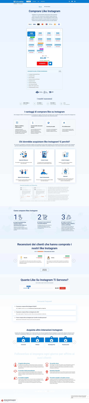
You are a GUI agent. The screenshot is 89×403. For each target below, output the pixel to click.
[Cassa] (74, 1)
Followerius (15, 3)
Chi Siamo (34, 1)
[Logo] (18, 1)
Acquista (42, 63)
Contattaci (43, 1)
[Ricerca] (69, 1)
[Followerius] (18, 391)
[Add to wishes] (50, 63)
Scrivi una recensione (44, 270)
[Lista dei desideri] (72, 1)
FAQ (38, 1)
